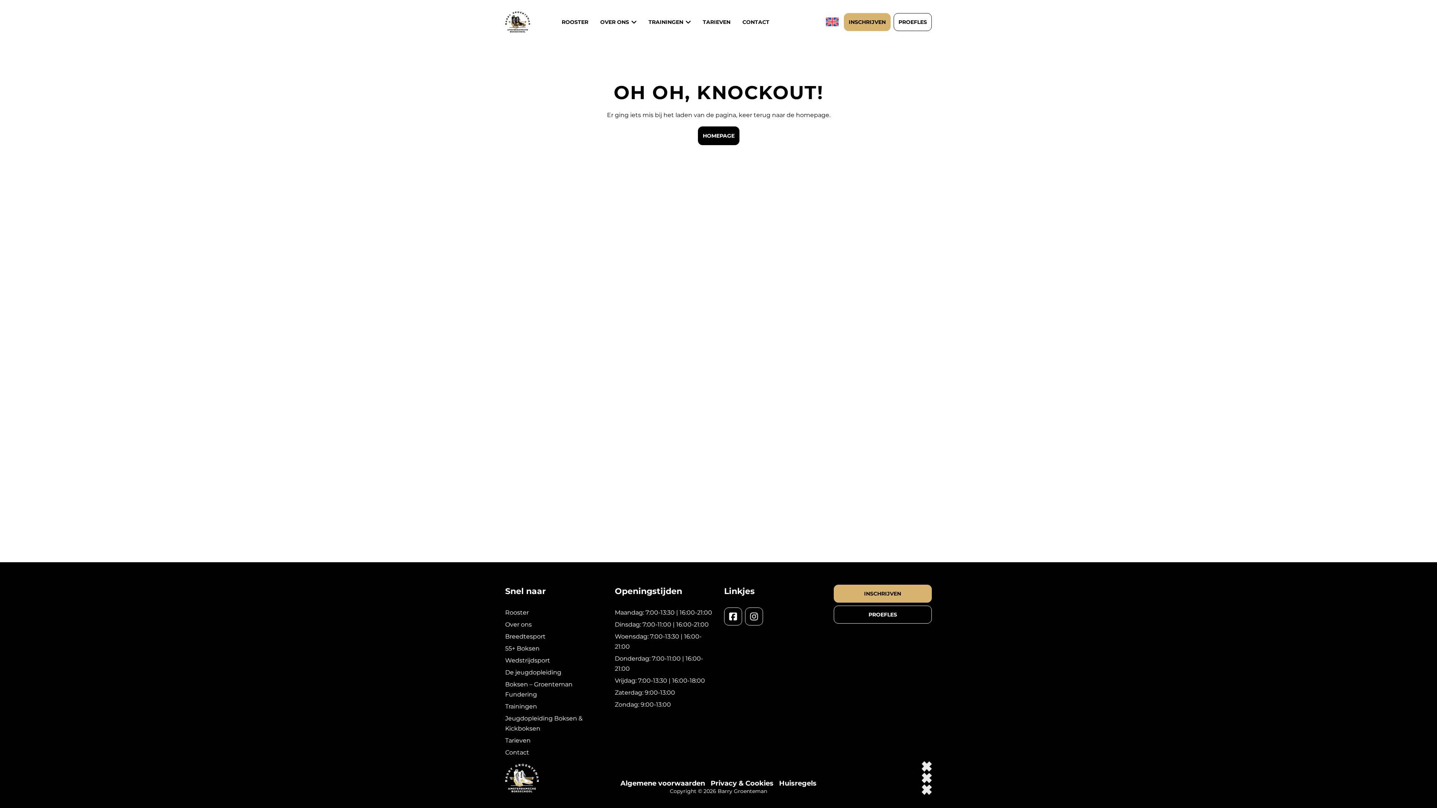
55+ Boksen (522, 648)
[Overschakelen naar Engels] (833, 22)
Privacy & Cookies (742, 783)
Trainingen (521, 706)
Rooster (575, 22)
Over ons (614, 22)
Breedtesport (525, 636)
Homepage (719, 135)
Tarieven (716, 22)
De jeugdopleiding (533, 672)
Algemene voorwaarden (662, 783)
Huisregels (798, 783)
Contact (755, 22)
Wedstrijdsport (527, 660)
